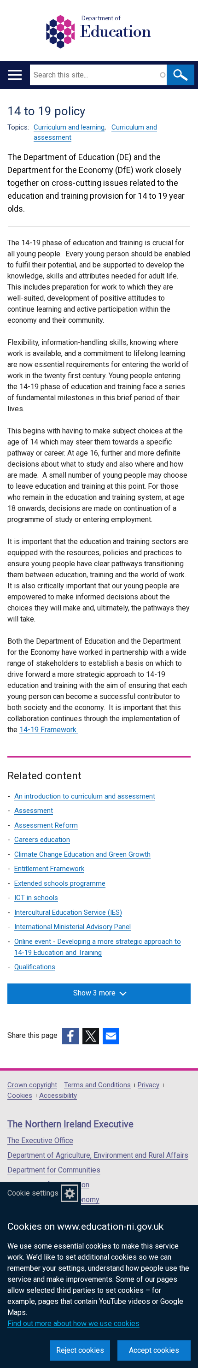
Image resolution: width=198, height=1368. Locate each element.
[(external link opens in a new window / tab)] (70, 1036)
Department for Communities (53, 1170)
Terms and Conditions (97, 1085)
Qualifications (34, 967)
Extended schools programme (59, 883)
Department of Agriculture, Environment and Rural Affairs (97, 1155)
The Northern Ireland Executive (70, 1124)
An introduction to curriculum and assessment (84, 796)
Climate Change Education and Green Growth (82, 854)
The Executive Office (40, 1140)
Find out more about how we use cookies (73, 1323)
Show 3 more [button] (94, 993)
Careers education (42, 839)
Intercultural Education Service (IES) (68, 912)
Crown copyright (32, 1085)
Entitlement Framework (49, 869)
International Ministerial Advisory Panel (72, 927)
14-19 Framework (48, 729)
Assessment (33, 810)
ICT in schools (36, 898)
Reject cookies (80, 1350)
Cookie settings (32, 1193)
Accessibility (58, 1095)
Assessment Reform (46, 825)
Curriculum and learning (69, 127)
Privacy (148, 1085)
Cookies (19, 1095)
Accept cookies (154, 1350)
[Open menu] (15, 75)
